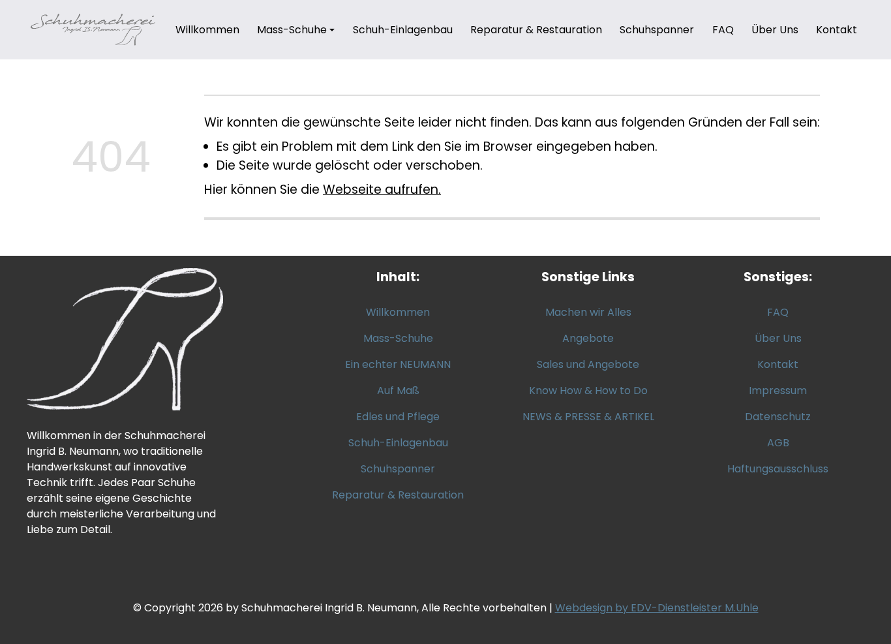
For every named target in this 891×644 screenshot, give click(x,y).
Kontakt (836, 29)
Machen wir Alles (588, 312)
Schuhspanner (657, 29)
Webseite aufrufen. (382, 189)
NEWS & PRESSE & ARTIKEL (588, 416)
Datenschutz (778, 416)
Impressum (778, 390)
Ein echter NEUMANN (398, 364)
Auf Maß (398, 390)
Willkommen (207, 29)
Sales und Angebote (588, 364)
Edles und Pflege (398, 416)
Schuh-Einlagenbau (403, 29)
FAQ (723, 29)
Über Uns (774, 29)
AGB (778, 442)
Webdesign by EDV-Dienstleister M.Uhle (657, 607)
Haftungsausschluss (777, 468)
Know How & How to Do (588, 390)
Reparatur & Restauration (536, 29)
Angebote (588, 338)
